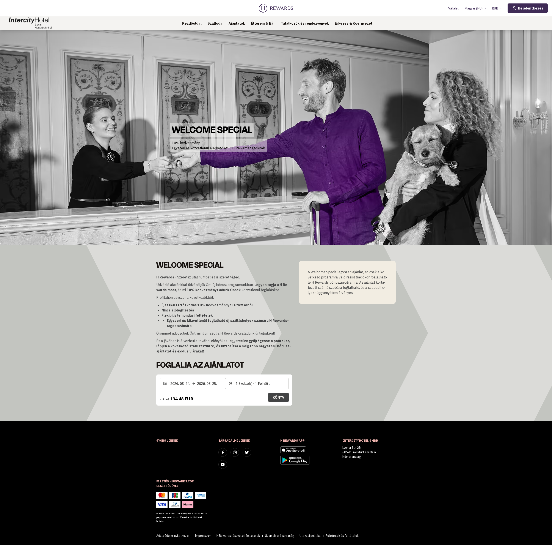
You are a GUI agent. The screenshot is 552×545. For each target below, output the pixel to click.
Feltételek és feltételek (342, 536)
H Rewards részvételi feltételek (238, 536)
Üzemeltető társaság (279, 536)
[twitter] (247, 452)
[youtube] (222, 464)
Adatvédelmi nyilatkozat (173, 536)
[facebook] (222, 452)
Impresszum (203, 536)
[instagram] (235, 452)
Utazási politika (310, 536)
